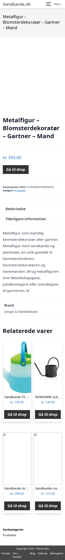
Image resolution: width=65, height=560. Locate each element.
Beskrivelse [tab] (16, 208)
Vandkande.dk (17, 4)
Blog (32, 553)
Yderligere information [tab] (26, 218)
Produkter (20, 190)
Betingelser (57, 553)
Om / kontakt (17, 555)
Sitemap (42, 553)
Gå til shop (15, 169)
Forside (5, 553)
